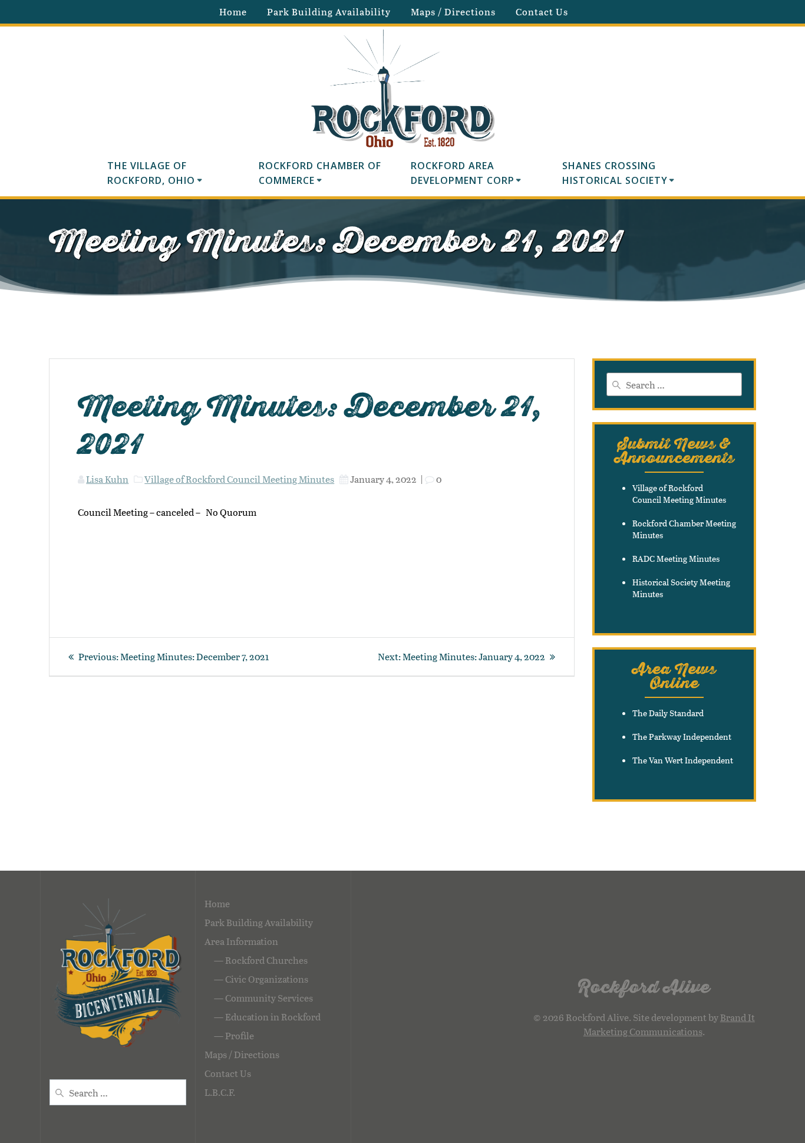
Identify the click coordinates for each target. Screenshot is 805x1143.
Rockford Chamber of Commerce (321, 173)
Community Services (269, 997)
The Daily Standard (668, 713)
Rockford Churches (266, 960)
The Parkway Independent (681, 736)
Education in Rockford (273, 1016)
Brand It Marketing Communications (669, 1024)
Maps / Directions (453, 11)
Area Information (241, 941)
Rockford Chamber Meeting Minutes (684, 529)
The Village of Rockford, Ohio (151, 173)
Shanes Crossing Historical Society (615, 173)
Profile (239, 1035)
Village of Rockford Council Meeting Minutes (239, 479)
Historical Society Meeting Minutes (681, 588)
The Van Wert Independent (682, 760)
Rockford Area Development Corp (462, 173)
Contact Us (542, 11)
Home (233, 11)
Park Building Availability (329, 11)
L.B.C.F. (219, 1092)
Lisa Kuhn (107, 479)
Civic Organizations (266, 979)
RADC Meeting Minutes (676, 558)
